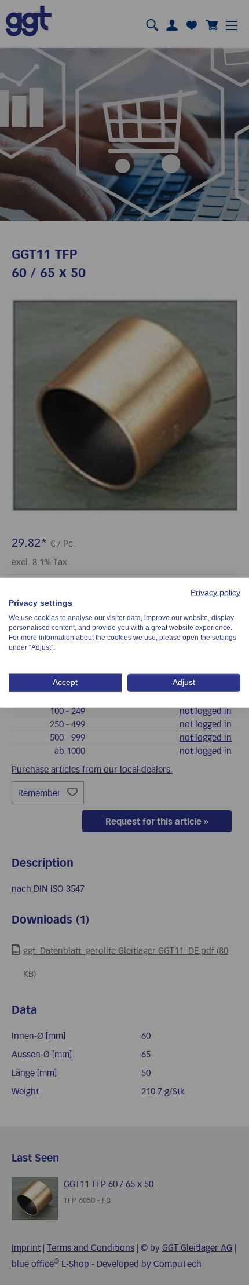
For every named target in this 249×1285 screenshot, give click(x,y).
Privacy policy (215, 592)
